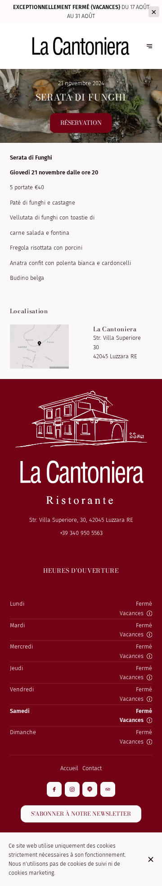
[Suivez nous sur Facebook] (54, 789)
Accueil (69, 768)
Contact (92, 768)
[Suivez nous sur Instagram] (72, 789)
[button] (149, 613)
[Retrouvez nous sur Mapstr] (89, 789)
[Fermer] (150, 859)
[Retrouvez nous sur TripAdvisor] (107, 789)
